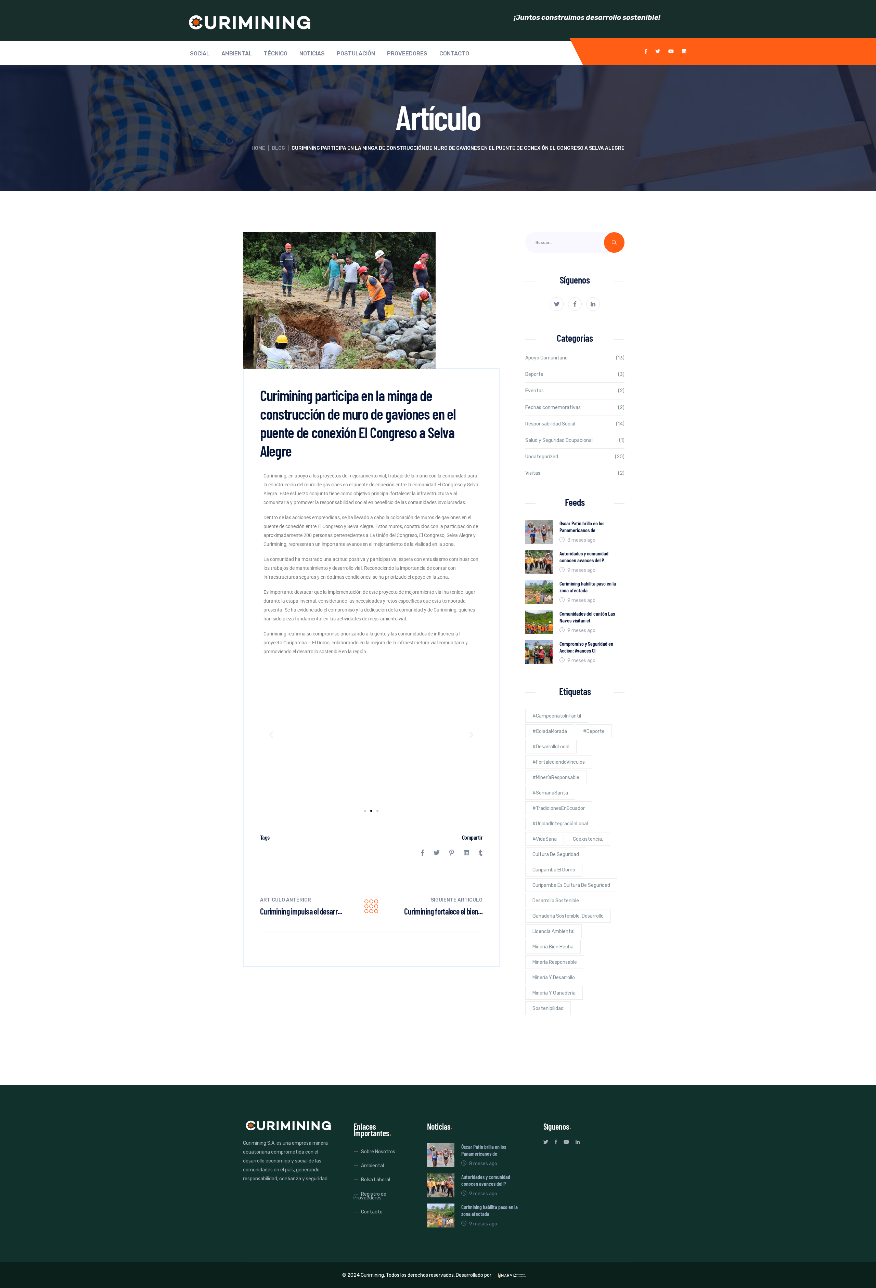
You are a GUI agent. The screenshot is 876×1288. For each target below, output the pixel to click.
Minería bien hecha (553, 947)
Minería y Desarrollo (553, 978)
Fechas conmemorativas (553, 407)
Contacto (372, 1212)
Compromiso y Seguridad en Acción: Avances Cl (586, 647)
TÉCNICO (275, 53)
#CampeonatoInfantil (556, 716)
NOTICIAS (312, 53)
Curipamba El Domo (553, 870)
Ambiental (372, 1166)
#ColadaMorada (549, 731)
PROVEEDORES (407, 53)
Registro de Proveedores (369, 1196)
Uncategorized (541, 457)
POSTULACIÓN (356, 53)
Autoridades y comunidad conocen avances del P (583, 556)
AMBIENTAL (236, 53)
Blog (278, 148)
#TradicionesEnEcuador (558, 808)
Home (258, 148)
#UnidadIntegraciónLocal (560, 824)
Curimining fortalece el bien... (443, 911)
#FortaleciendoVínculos (558, 762)
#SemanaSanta (550, 793)
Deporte (534, 374)
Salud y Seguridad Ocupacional (559, 440)
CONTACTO (454, 53)
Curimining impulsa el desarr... (301, 911)
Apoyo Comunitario (546, 358)
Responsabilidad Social (550, 424)
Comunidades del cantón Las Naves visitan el (587, 616)
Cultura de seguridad (555, 854)
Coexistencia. (588, 839)
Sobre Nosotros (378, 1152)
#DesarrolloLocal (550, 747)
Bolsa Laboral (375, 1180)
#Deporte (594, 731)
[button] (271, 734)
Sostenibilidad (548, 1008)
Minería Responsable (554, 962)
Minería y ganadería (554, 993)
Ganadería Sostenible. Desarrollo (568, 916)
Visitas (532, 473)
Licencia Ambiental (553, 931)
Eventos (534, 391)
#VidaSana (544, 839)
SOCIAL (199, 53)
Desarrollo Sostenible (555, 901)
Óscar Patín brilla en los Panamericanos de (581, 526)
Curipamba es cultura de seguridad (571, 885)
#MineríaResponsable (555, 777)
